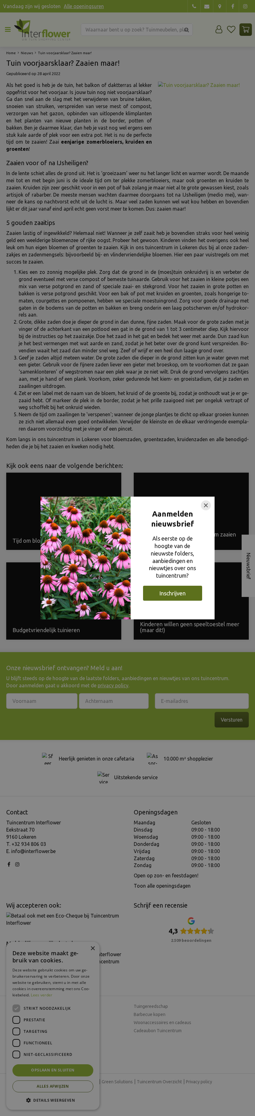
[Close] (206, 505)
